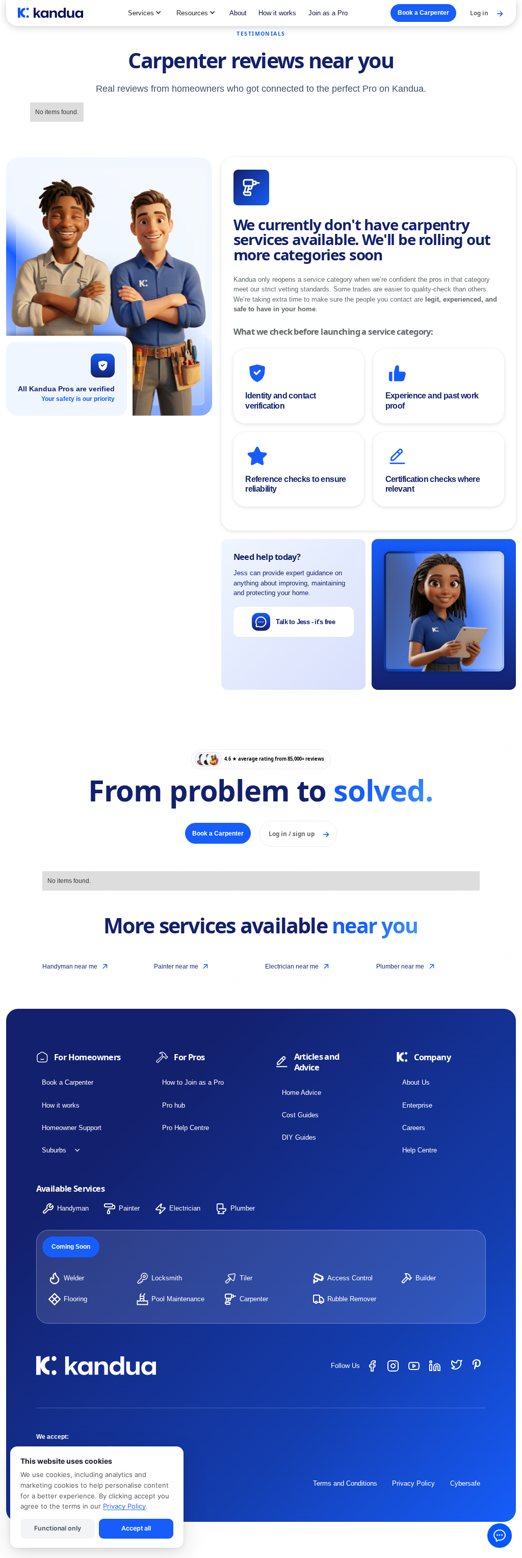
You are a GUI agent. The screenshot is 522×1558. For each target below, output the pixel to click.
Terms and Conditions (345, 1483)
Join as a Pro (328, 13)
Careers (413, 1128)
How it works (277, 13)
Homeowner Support (71, 1128)
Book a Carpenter (67, 1082)
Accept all (136, 1528)
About (238, 13)
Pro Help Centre (185, 1128)
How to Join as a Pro (193, 1082)
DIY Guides (299, 1137)
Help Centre (419, 1150)
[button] (145, 13)
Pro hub (173, 1105)
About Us (416, 1082)
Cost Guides (300, 1115)
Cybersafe (465, 1483)
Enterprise (417, 1105)
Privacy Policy (413, 1483)
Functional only (57, 1528)
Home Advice (301, 1092)
